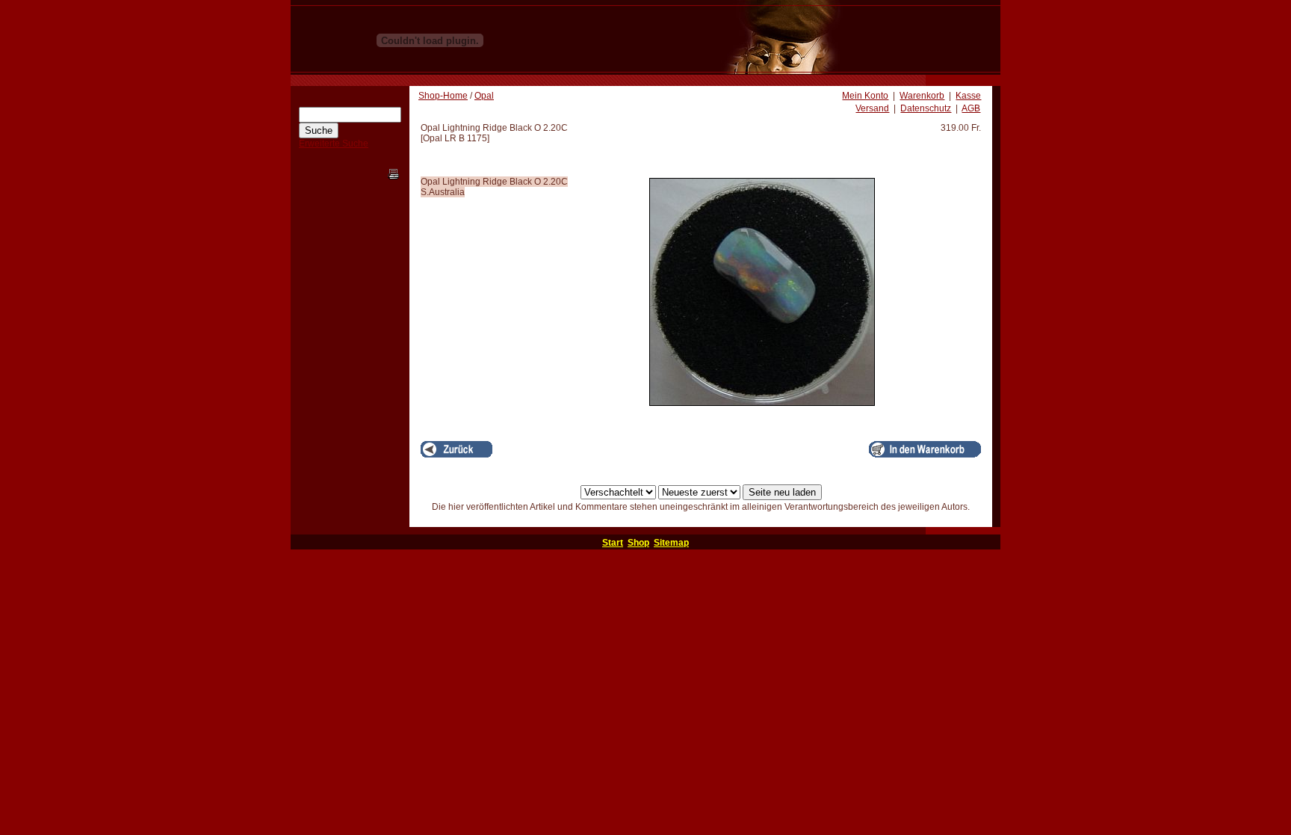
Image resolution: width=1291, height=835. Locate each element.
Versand (872, 108)
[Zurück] (456, 449)
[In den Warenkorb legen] (925, 449)
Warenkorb (922, 95)
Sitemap (671, 542)
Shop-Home (443, 95)
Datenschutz (925, 108)
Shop (638, 542)
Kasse (968, 95)
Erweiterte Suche (333, 143)
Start (612, 542)
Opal (484, 95)
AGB (971, 108)
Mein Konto (865, 95)
